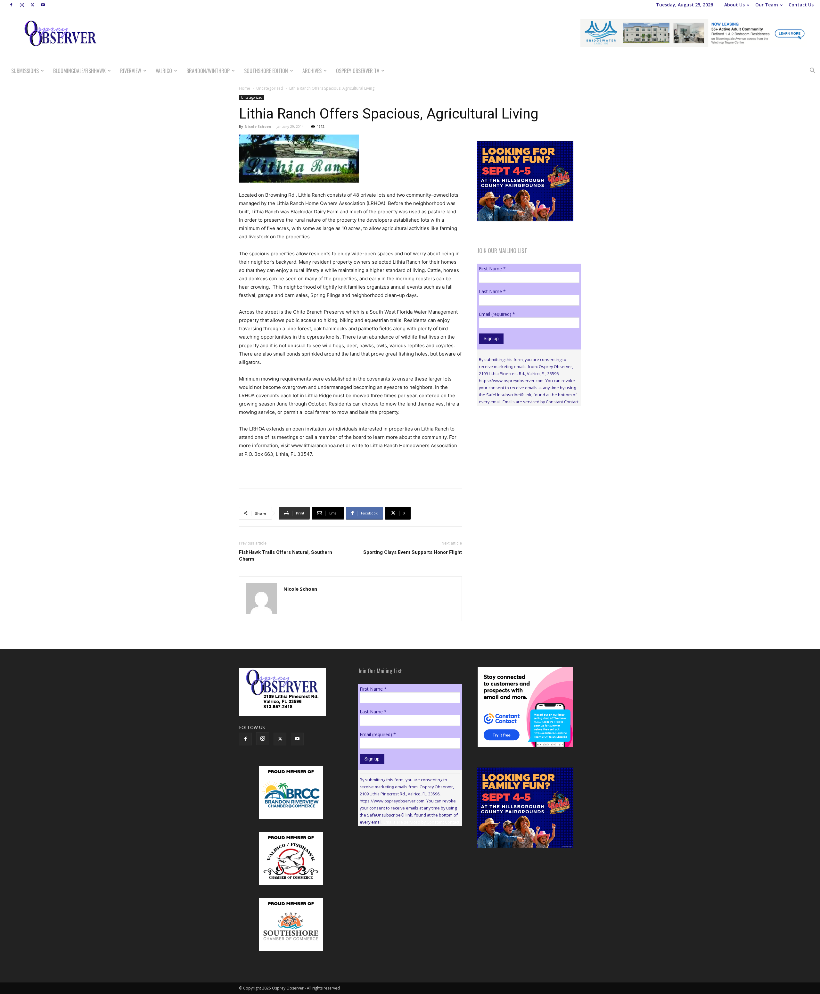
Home (244, 88)
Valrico (164, 71)
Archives (312, 71)
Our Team (766, 5)
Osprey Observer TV (357, 71)
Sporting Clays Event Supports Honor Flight (412, 552)
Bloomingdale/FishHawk (79, 71)
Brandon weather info (525, 469)
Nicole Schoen (258, 126)
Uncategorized (269, 88)
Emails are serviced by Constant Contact (540, 402)
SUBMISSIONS (25, 71)
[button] (812, 71)
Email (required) (497, 314)
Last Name (492, 291)
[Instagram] (22, 5)
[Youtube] (43, 5)
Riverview (130, 71)
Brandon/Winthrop (208, 71)
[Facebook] (11, 5)
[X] (32, 5)
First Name (492, 269)
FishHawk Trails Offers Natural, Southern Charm (285, 555)
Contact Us (801, 5)
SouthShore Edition (266, 71)
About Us (734, 5)
